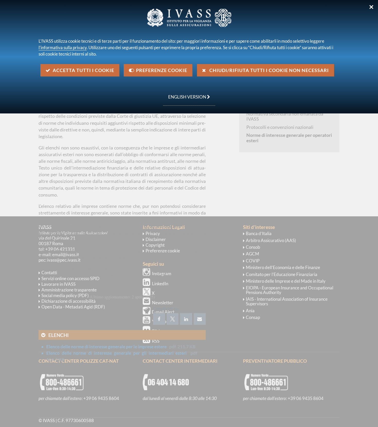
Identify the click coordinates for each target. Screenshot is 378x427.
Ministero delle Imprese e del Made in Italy (286, 281)
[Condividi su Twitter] (172, 319)
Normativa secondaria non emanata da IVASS (284, 116)
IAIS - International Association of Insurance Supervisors (287, 301)
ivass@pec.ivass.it (63, 260)
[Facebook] (159, 319)
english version (185, 94)
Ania (250, 310)
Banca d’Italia (259, 233)
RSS (155, 341)
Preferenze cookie (163, 250)
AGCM (252, 253)
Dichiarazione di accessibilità (68, 301)
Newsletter (162, 302)
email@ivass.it (65, 254)
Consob (253, 247)
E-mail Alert (163, 312)
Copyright (155, 245)
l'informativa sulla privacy (63, 47)
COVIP (252, 260)
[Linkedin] (186, 319)
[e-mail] (200, 319)
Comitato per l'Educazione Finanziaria (281, 274)
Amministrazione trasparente (69, 289)
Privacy (153, 233)
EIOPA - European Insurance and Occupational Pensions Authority (289, 290)
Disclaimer (156, 239)
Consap (253, 317)
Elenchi (58, 335)
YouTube (160, 321)
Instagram (161, 273)
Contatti (49, 272)
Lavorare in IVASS (58, 284)
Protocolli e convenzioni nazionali (279, 127)
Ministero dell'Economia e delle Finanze (283, 267)
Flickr (157, 331)
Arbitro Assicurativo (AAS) (271, 240)
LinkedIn (160, 283)
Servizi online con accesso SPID (70, 278)
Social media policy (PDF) (65, 295)
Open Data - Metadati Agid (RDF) (73, 306)
